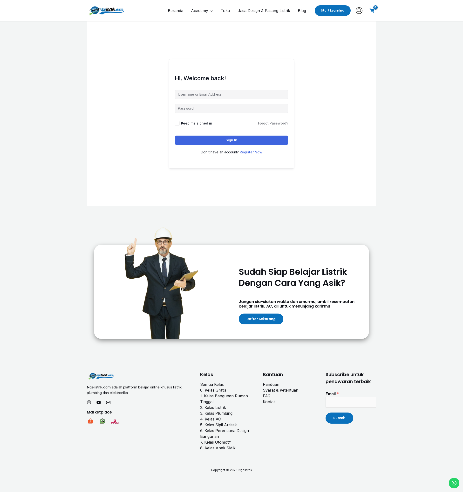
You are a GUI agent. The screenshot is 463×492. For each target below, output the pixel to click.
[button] (333, 10)
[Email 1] (108, 402)
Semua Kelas (212, 384)
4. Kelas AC (210, 419)
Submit (339, 418)
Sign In (231, 140)
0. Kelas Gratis (213, 390)
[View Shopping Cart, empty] (372, 10)
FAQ (267, 396)
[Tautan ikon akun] (359, 10)
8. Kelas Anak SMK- (218, 448)
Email (332, 393)
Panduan (271, 384)
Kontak (269, 401)
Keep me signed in (196, 123)
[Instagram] (89, 402)
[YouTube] (98, 402)
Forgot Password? (273, 123)
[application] (210, 10)
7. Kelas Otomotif (215, 442)
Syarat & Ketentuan (280, 390)
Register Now (251, 152)
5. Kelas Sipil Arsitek (218, 424)
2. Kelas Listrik (213, 407)
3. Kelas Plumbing (216, 413)
